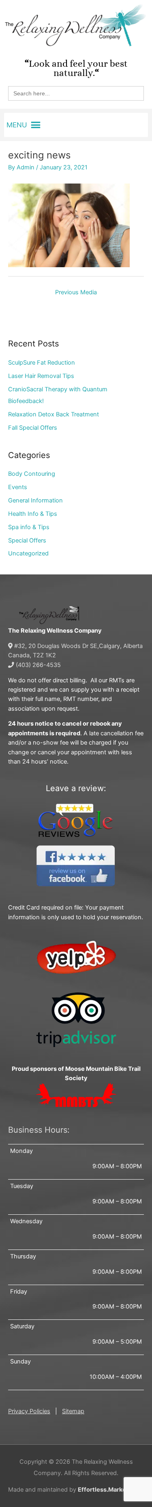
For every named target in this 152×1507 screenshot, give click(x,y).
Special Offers (27, 540)
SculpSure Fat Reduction (41, 362)
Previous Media (76, 292)
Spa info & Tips (28, 527)
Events (17, 487)
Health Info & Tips (32, 513)
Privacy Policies (29, 1411)
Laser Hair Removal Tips (41, 376)
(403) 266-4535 (37, 665)
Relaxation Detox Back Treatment (53, 414)
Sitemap (73, 1411)
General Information (35, 500)
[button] (16, 125)
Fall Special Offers (32, 427)
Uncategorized (28, 553)
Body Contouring (31, 473)
